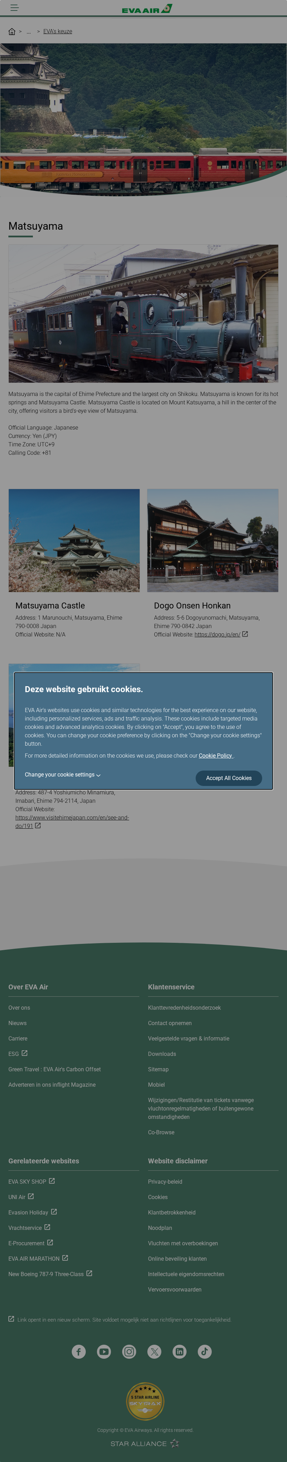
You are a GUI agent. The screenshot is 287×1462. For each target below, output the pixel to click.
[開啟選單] (14, 7)
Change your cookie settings (59, 774)
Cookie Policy (216, 755)
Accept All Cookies (229, 778)
